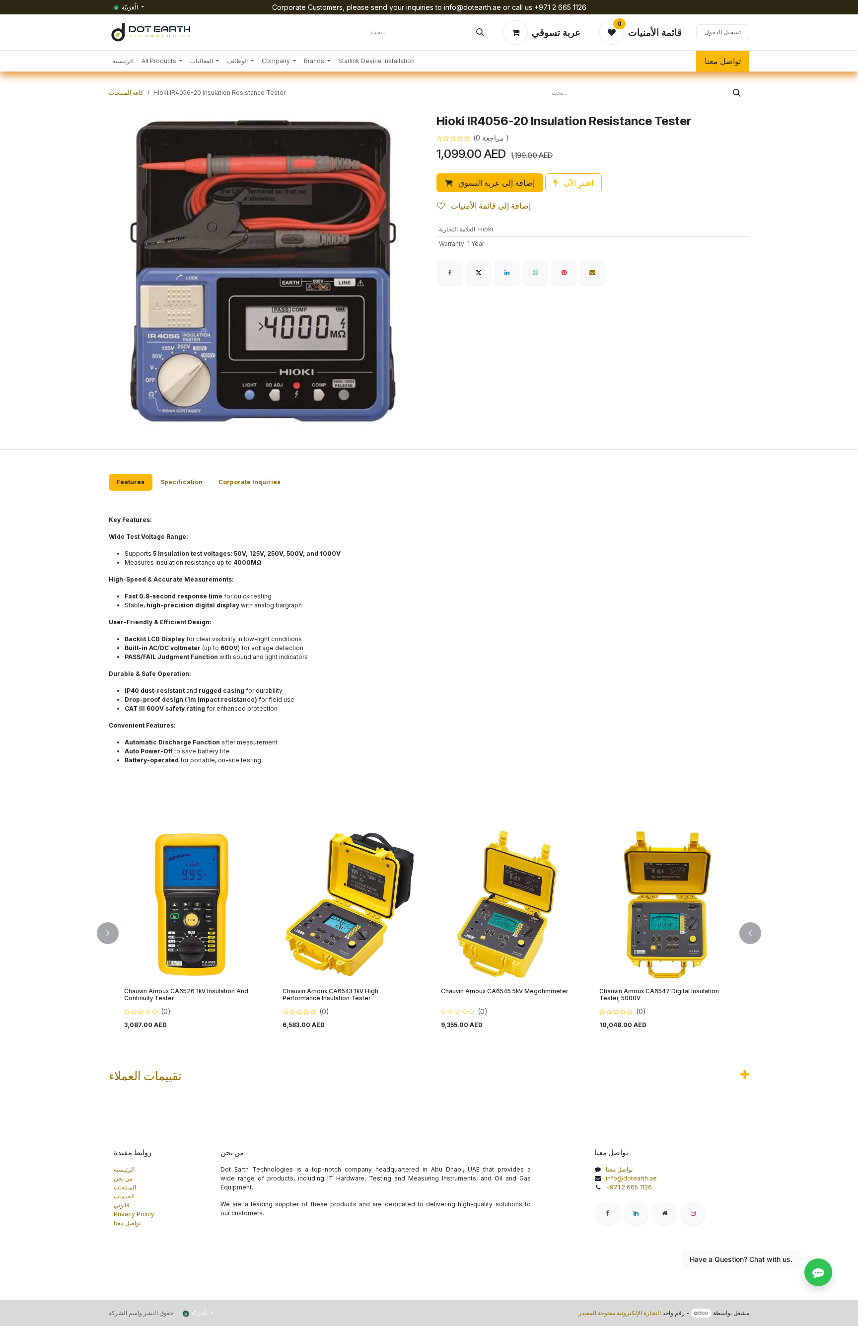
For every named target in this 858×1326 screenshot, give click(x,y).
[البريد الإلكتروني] (592, 273)
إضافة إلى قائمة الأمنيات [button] (490, 205)
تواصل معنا (723, 61)
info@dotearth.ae (631, 1178)
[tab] (130, 482)
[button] (114, 933)
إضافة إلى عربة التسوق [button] (495, 182)
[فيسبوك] (450, 273)
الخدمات (124, 1196)
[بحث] (480, 32)
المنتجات (125, 1187)
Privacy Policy (134, 1214)
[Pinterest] (564, 273)
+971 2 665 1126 (629, 1187)
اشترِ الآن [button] (577, 182)
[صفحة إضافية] (664, 1213)
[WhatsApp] (535, 273)
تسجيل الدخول (723, 32)
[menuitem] (123, 61)
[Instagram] (693, 1213)
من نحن (123, 1178)
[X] (479, 273)
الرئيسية (124, 1169)
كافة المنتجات (126, 92)
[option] (429, 933)
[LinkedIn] (507, 273)
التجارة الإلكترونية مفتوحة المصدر (619, 1313)
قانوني (122, 1205)
